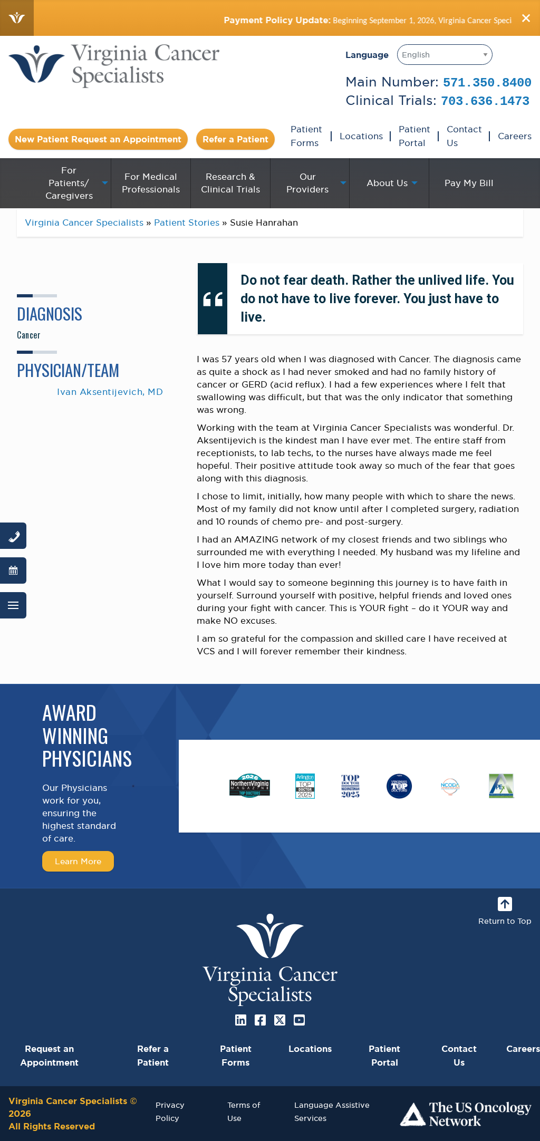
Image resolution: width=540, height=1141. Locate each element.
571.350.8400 (487, 83)
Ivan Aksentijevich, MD (110, 392)
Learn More (78, 861)
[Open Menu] (13, 605)
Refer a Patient (235, 139)
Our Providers (307, 183)
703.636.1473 (485, 101)
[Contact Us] (13, 536)
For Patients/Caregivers (69, 183)
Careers (515, 136)
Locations (361, 136)
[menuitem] (71, 183)
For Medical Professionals (151, 183)
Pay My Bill (469, 183)
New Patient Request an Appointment (98, 139)
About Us (387, 183)
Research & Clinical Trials (230, 183)
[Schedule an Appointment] (13, 570)
